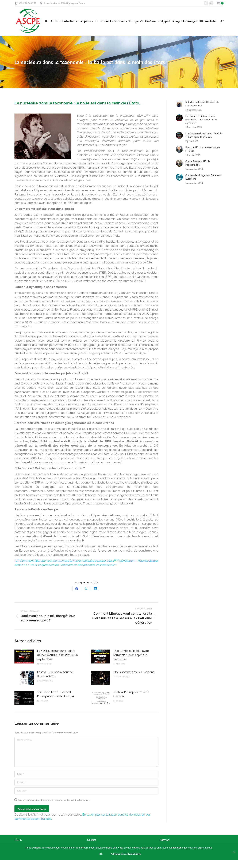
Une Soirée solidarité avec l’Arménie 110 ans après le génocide (131, 655)
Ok (100, 853)
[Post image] (24, 656)
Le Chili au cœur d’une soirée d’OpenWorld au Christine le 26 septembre (57, 655)
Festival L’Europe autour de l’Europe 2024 (55, 674)
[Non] (233, 851)
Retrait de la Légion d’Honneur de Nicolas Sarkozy (202, 104)
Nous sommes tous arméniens (133, 672)
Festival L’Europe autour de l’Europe (131, 694)
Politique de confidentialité (125, 853)
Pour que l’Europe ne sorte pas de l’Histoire (202, 149)
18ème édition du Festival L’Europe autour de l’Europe (55, 694)
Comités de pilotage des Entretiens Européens (203, 177)
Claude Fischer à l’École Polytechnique (197, 163)
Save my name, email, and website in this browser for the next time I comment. (54, 800)
